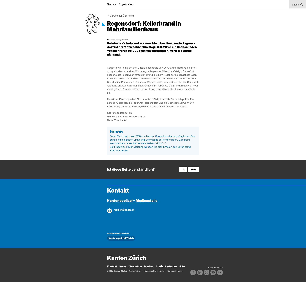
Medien (148, 266)
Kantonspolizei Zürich (121, 238)
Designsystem (134, 271)
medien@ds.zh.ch (124, 210)
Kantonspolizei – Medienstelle (132, 201)
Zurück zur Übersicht (122, 15)
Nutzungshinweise (175, 271)
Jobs (182, 266)
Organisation (126, 4)
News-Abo (135, 266)
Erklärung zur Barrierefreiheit (154, 271)
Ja (183, 169)
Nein (193, 169)
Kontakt (112, 266)
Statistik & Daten (166, 266)
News (122, 266)
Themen (111, 4)
